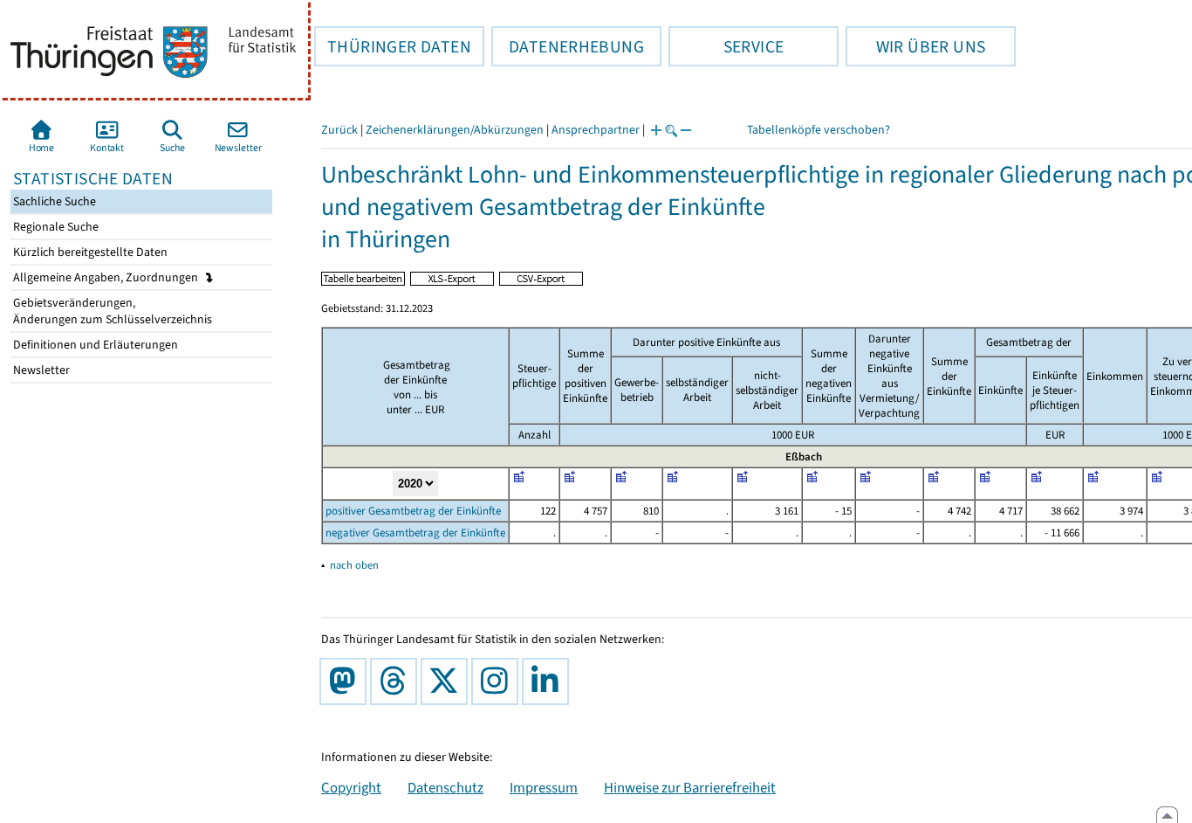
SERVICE (726, 46)
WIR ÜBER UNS (915, 46)
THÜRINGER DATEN (392, 46)
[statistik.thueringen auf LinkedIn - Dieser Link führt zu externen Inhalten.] (549, 681)
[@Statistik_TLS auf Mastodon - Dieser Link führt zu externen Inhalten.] (346, 681)
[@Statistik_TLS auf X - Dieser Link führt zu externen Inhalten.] (447, 681)
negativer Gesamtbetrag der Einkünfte (415, 532)
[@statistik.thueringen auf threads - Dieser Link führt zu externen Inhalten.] (397, 681)
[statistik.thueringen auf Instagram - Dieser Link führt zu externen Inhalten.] (498, 681)
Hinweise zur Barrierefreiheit (690, 787)
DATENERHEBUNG (567, 46)
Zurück (339, 129)
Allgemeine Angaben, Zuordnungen (106, 277)
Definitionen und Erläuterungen (94, 344)
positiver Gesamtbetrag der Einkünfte (413, 510)
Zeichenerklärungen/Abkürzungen (455, 129)
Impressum (544, 787)
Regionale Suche (54, 226)
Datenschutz (445, 787)
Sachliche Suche (53, 201)
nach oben (354, 564)
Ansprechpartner (595, 129)
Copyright (351, 787)
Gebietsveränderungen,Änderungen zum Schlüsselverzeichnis (111, 311)
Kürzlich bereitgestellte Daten (89, 252)
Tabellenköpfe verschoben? (818, 129)
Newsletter (40, 370)
